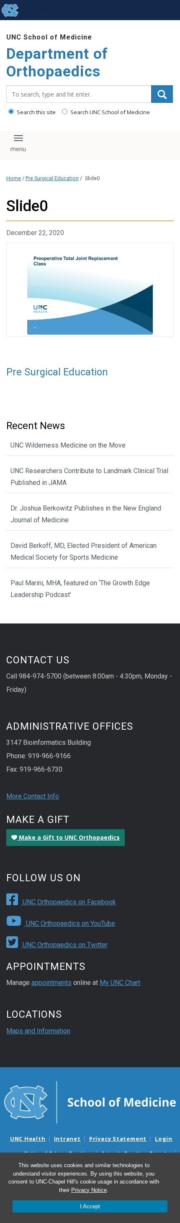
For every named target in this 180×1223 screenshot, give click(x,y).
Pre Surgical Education (52, 178)
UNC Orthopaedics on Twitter (64, 945)
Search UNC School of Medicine (109, 112)
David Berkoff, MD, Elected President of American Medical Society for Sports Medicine (83, 551)
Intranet (67, 1138)
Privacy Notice (89, 1190)
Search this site (35, 112)
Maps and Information (38, 1031)
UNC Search (161, 10)
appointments (51, 983)
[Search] (162, 94)
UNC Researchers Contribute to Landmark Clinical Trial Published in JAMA (89, 477)
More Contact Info (32, 796)
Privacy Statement (118, 1138)
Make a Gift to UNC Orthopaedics (68, 837)
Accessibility (37, 10)
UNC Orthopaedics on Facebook (68, 902)
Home (13, 178)
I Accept (90, 1206)
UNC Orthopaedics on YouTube (69, 923)
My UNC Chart (120, 983)
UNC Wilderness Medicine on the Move (68, 445)
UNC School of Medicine (49, 37)
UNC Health (28, 1138)
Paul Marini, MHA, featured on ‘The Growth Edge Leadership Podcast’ (80, 589)
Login (163, 1138)
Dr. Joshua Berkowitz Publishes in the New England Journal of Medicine (85, 514)
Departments (114, 10)
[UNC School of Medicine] (90, 1101)
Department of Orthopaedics (57, 62)
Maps (75, 10)
